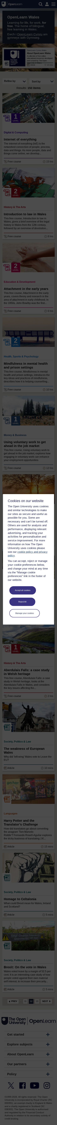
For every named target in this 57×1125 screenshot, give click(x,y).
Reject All (22, 602)
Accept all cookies (22, 590)
